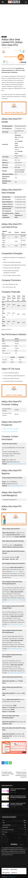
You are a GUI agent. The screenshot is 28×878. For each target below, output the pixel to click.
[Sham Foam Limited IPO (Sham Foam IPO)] (5, 790)
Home (3, 6)
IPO (6, 6)
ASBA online (15, 571)
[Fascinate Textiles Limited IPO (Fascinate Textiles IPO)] (5, 805)
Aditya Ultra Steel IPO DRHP (11, 429)
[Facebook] (3, 762)
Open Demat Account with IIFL (16, 673)
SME (5, 36)
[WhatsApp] (10, 762)
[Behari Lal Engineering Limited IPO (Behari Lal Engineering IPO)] (5, 797)
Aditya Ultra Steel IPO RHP (10, 431)
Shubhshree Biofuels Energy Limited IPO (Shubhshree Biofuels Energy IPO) (20, 775)
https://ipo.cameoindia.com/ (15, 485)
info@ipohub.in (12, 876)
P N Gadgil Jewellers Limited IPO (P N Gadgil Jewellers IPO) (7, 774)
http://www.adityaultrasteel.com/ (16, 464)
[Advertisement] (14, 21)
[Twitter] (6, 762)
